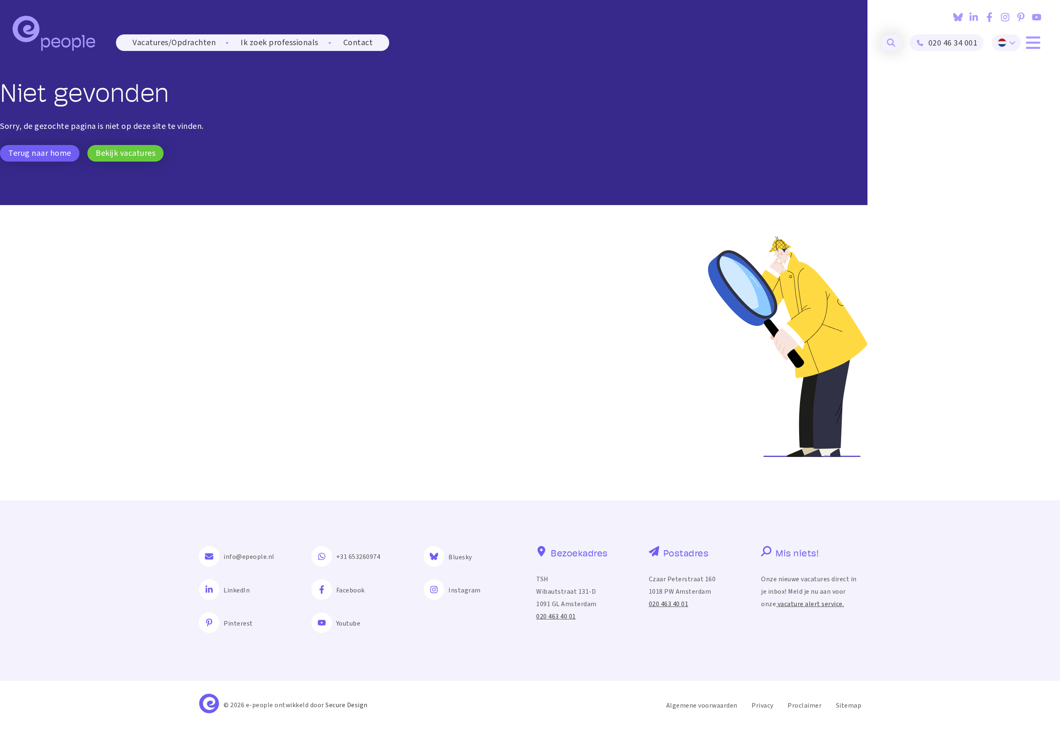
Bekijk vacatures (125, 153)
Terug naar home (39, 153)
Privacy (762, 705)
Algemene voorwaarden (701, 705)
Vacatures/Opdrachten (174, 43)
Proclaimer (805, 705)
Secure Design (346, 705)
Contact (358, 43)
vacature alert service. (810, 604)
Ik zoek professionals (279, 43)
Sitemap (849, 705)
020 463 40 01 (556, 616)
